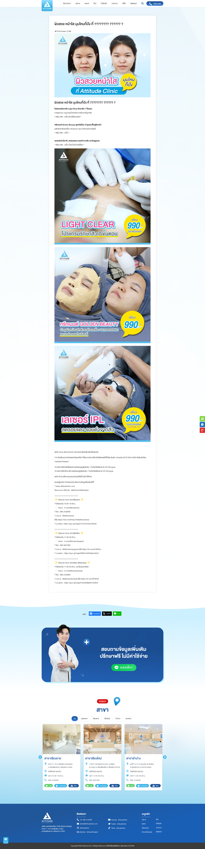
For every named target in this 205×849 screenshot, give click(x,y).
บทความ (115, 3)
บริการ (77, 3)
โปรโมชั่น (104, 3)
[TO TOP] (6, 839)
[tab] (75, 718)
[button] (142, 3)
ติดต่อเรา (133, 3)
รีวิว (95, 3)
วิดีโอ (124, 3)
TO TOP (6, 842)
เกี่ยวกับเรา (67, 3)
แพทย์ (87, 3)
